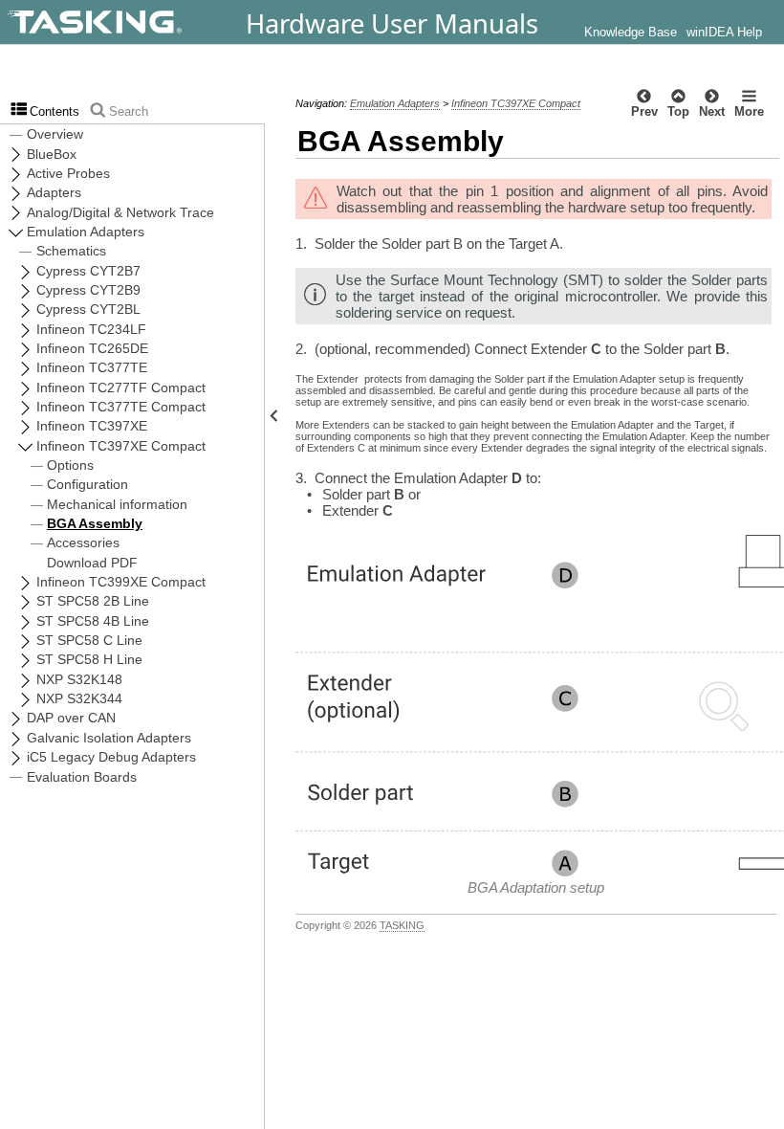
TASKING (402, 925)
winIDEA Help (724, 32)
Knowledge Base (630, 32)
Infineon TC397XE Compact (515, 103)
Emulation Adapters (395, 103)
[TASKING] (146, 22)
